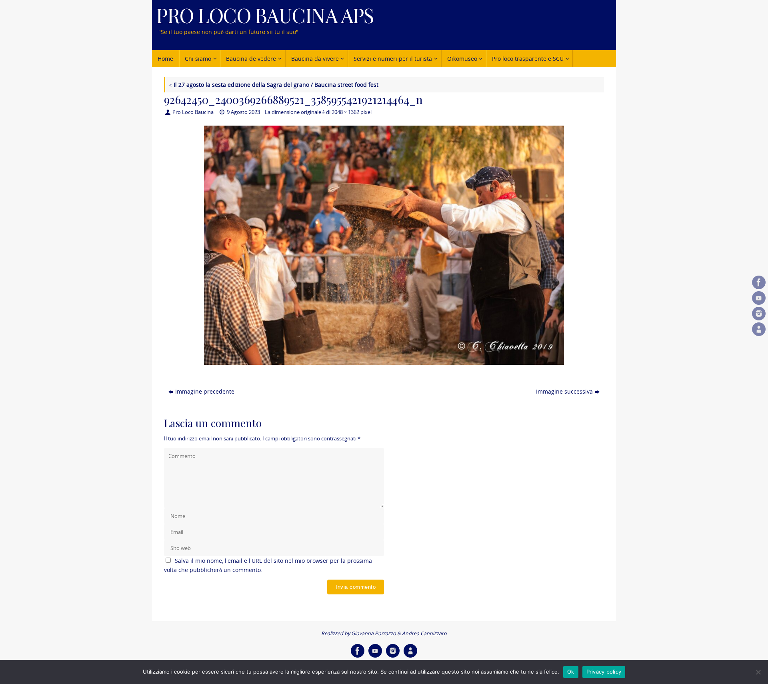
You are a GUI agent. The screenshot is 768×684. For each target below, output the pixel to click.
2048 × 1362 (345, 112)
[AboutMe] (759, 329)
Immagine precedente (204, 391)
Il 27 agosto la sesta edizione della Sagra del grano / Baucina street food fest (273, 84)
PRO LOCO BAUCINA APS (264, 15)
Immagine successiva (564, 391)
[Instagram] (759, 313)
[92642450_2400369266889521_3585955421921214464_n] (384, 245)
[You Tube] (759, 298)
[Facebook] (759, 282)
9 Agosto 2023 (243, 112)
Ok (570, 671)
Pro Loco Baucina (193, 112)
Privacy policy (604, 671)
